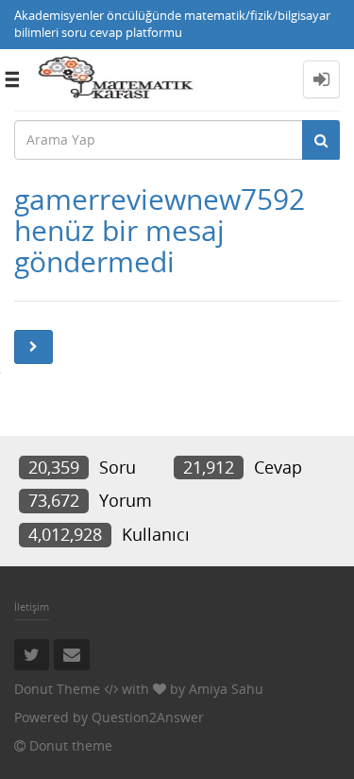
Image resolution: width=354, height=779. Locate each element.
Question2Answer (148, 717)
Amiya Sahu (226, 689)
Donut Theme (57, 689)
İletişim (31, 606)
